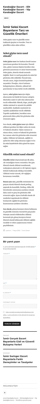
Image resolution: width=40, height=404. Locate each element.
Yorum (6, 254)
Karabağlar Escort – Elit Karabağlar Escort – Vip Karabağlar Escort (16, 9)
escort (5, 398)
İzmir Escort (26, 230)
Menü (6, 18)
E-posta (7, 293)
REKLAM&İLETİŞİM (10, 386)
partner (8, 230)
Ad (5, 283)
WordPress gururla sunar (23, 400)
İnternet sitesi (9, 302)
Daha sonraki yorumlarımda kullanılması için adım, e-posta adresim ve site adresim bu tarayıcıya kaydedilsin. (19, 315)
